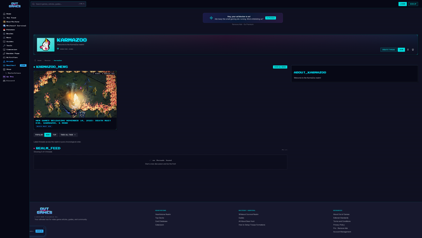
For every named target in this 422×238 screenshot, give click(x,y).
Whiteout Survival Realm (248, 214)
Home (8, 13)
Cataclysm (159, 225)
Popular (39, 135)
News (8, 37)
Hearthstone (12, 21)
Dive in (39, 231)
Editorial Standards (340, 218)
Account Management (342, 232)
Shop (8, 69)
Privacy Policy (339, 225)
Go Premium (270, 18)
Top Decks (159, 218)
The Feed (11, 17)
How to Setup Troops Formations (252, 225)
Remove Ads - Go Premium (243, 24)
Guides (241, 218)
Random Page (13, 53)
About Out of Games (341, 214)
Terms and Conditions (342, 221)
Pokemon (10, 29)
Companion (11, 49)
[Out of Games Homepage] (44, 211)
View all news (280, 67)
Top (54, 135)
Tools (9, 45)
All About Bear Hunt (246, 221)
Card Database (161, 221)
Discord (10, 80)
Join (401, 50)
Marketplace (14, 73)
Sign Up (413, 4)
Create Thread (388, 50)
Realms (9, 33)
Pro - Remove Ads (340, 228)
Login (402, 4)
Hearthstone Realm (163, 214)
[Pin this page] (35, 60)
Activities (12, 57)
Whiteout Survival (16, 25)
